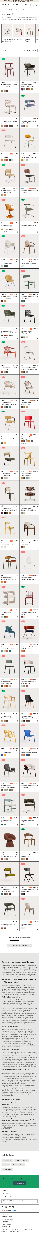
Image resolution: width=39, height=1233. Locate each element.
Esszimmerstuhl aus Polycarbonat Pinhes (7, 226)
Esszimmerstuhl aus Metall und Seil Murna (9, 368)
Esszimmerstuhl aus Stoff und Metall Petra (28, 821)
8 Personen (30, 1113)
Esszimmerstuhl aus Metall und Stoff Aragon (9, 262)
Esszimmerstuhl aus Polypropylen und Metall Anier (8, 404)
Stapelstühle (8, 1127)
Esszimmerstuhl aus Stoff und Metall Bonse (28, 682)
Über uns (4, 1191)
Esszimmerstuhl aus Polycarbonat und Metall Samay (28, 579)
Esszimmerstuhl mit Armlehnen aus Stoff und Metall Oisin (8, 333)
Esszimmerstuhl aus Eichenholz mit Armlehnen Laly (8, 718)
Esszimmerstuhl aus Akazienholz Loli (26, 544)
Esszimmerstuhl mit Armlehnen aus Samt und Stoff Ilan (8, 579)
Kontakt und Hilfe (7, 1197)
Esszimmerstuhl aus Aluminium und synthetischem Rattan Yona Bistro (29, 405)
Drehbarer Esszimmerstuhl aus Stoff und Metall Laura (9, 855)
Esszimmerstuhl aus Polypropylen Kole (26, 438)
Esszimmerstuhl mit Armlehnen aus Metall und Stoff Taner (8, 438)
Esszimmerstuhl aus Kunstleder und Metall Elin (9, 890)
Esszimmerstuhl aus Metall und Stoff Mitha (9, 752)
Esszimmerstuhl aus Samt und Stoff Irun (8, 157)
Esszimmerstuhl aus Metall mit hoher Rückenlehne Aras (29, 368)
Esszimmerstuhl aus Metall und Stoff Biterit (9, 85)
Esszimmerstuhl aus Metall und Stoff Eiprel (28, 122)
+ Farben (24, 91)
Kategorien (5, 1194)
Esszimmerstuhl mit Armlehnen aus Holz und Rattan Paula (8, 822)
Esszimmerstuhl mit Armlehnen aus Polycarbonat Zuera (29, 263)
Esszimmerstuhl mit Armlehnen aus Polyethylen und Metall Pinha (29, 157)
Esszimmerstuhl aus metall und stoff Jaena (8, 191)
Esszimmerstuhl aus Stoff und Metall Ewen (8, 925)
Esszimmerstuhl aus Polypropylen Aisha (26, 332)
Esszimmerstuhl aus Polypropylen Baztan (7, 648)
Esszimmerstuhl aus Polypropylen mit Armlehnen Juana (29, 752)
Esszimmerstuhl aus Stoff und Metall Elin (8, 474)
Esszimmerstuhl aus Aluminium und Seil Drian (8, 786)
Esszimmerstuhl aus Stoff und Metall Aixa (28, 648)
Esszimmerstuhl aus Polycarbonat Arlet (7, 544)
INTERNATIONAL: (13, 1201)
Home (3, 10)
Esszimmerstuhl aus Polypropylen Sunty (26, 474)
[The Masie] (11, 4)
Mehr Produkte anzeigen (19, 946)
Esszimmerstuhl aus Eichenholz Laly (26, 855)
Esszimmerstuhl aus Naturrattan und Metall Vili (9, 509)
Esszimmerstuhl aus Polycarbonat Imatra (27, 925)
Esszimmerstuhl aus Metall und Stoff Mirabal (9, 297)
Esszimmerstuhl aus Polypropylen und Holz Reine (27, 718)
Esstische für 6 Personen (19, 1113)
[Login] (36, 4)
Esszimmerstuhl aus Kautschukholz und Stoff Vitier (28, 510)
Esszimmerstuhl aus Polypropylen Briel (6, 682)
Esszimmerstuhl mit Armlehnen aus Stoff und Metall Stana (28, 86)
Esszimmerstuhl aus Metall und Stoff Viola (9, 122)
